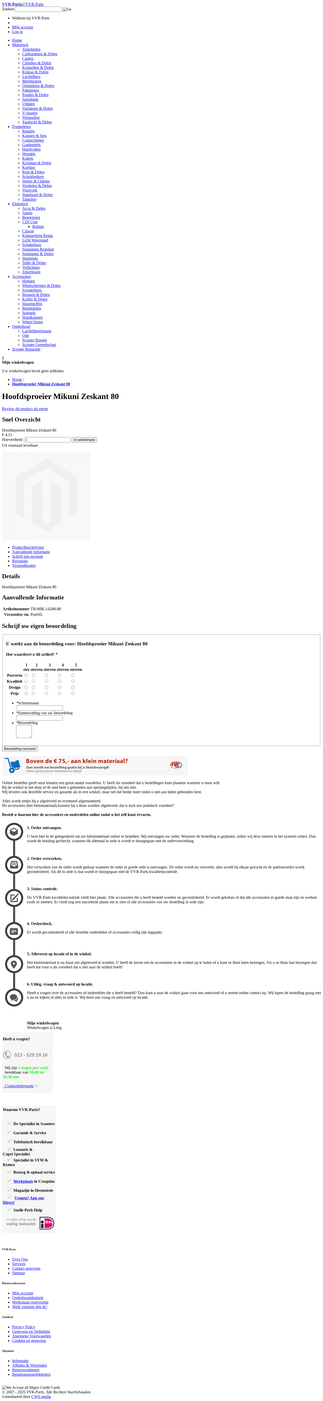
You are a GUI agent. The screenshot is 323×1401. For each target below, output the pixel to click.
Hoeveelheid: (12, 439)
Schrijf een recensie (27, 556)
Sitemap (18, 1273)
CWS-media (41, 1396)
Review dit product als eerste (25, 409)
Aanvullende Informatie (31, 552)
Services (18, 1264)
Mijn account (22, 1293)
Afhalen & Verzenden (29, 1365)
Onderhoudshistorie (27, 1298)
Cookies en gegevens (29, 1340)
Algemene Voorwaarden (31, 1336)
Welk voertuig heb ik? (29, 1307)
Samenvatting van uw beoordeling (44, 713)
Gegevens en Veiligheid (31, 1331)
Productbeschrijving (28, 547)
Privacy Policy (23, 1327)
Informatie (20, 1361)
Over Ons (20, 1259)
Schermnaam (27, 703)
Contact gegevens (26, 1268)
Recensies (20, 561)
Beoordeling (27, 723)
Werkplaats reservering (30, 1302)
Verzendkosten (24, 565)
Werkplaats (23, 1181)
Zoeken (8, 9)
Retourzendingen (25, 1370)
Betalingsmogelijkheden (31, 1374)
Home (17, 379)
